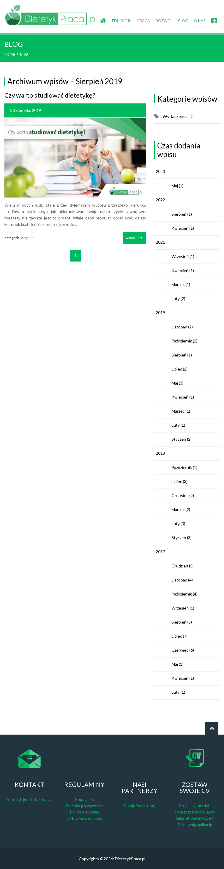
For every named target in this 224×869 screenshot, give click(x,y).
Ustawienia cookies (84, 818)
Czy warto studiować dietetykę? (49, 95)
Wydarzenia (174, 116)
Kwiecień (183, 228)
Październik (184, 340)
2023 (160, 171)
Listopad (182, 326)
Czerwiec (183, 495)
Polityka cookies (84, 811)
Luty (178, 298)
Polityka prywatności (84, 805)
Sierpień (182, 214)
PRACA (143, 20)
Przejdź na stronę (139, 805)
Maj (177, 185)
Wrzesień (183, 256)
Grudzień (183, 565)
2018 (160, 453)
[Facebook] (214, 16)
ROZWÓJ (164, 20)
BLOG (183, 20)
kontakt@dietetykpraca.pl (31, 799)
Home (9, 53)
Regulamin (84, 799)
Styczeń (182, 439)
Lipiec (180, 368)
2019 (160, 312)
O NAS (199, 20)
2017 (160, 551)
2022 (160, 199)
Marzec (181, 284)
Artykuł (27, 238)
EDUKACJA (122, 20)
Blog (24, 53)
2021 (160, 242)
